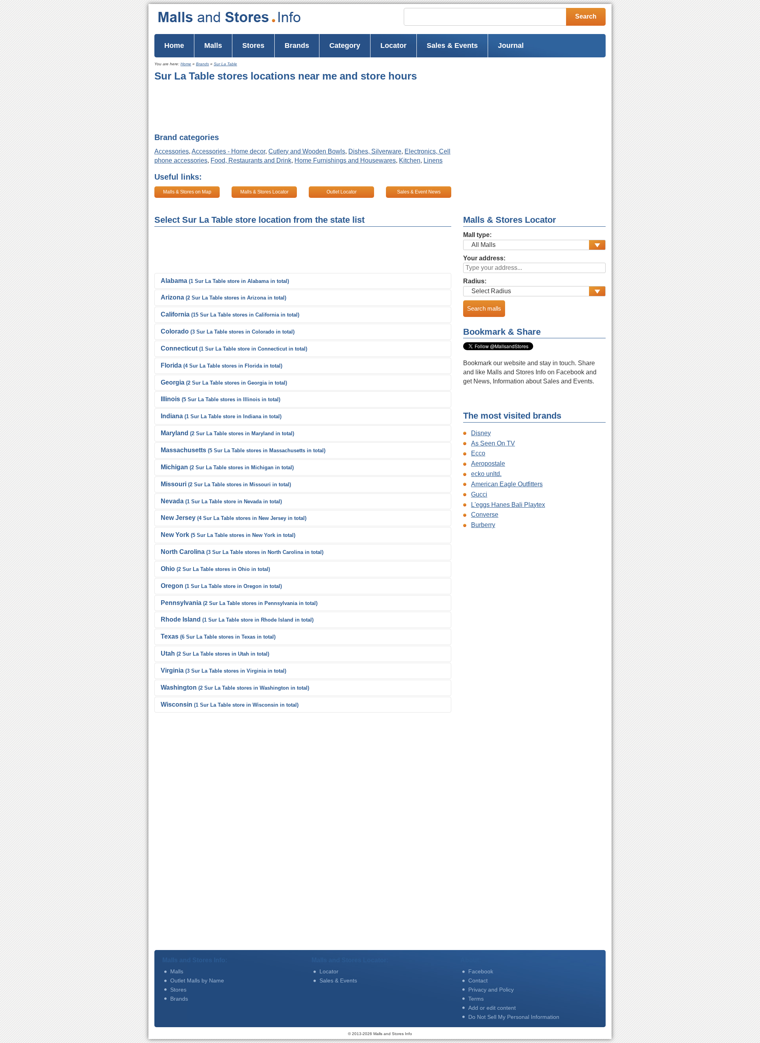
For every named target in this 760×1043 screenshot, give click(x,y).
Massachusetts (243, 450)
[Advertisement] (298, 107)
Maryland (227, 433)
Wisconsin (229, 704)
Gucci (479, 494)
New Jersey (233, 517)
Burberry (483, 525)
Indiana (221, 416)
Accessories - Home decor (228, 151)
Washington (235, 687)
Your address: (484, 258)
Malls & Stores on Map (187, 192)
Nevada (221, 501)
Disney (481, 433)
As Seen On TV (493, 443)
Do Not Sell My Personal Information (513, 1017)
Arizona (223, 297)
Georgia (224, 382)
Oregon (221, 585)
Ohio (215, 568)
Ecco (478, 453)
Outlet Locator (342, 192)
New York (228, 534)
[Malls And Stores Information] (245, 17)
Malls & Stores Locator (264, 192)
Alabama (225, 280)
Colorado (227, 331)
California (230, 314)
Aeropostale (488, 463)
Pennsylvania (239, 602)
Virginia (223, 670)
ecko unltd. (486, 473)
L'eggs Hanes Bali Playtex (508, 504)
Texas (218, 636)
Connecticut (234, 348)
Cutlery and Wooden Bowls (306, 151)
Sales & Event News (419, 192)
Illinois (220, 399)
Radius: (474, 281)
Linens (433, 160)
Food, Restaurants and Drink (251, 160)
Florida (221, 365)
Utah (215, 653)
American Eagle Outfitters (507, 484)
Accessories (171, 151)
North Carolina (242, 551)
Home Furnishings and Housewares (345, 160)
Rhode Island (237, 619)
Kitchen (409, 160)
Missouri (226, 484)
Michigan (227, 467)
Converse (484, 514)
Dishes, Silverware (374, 151)
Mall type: (477, 234)
